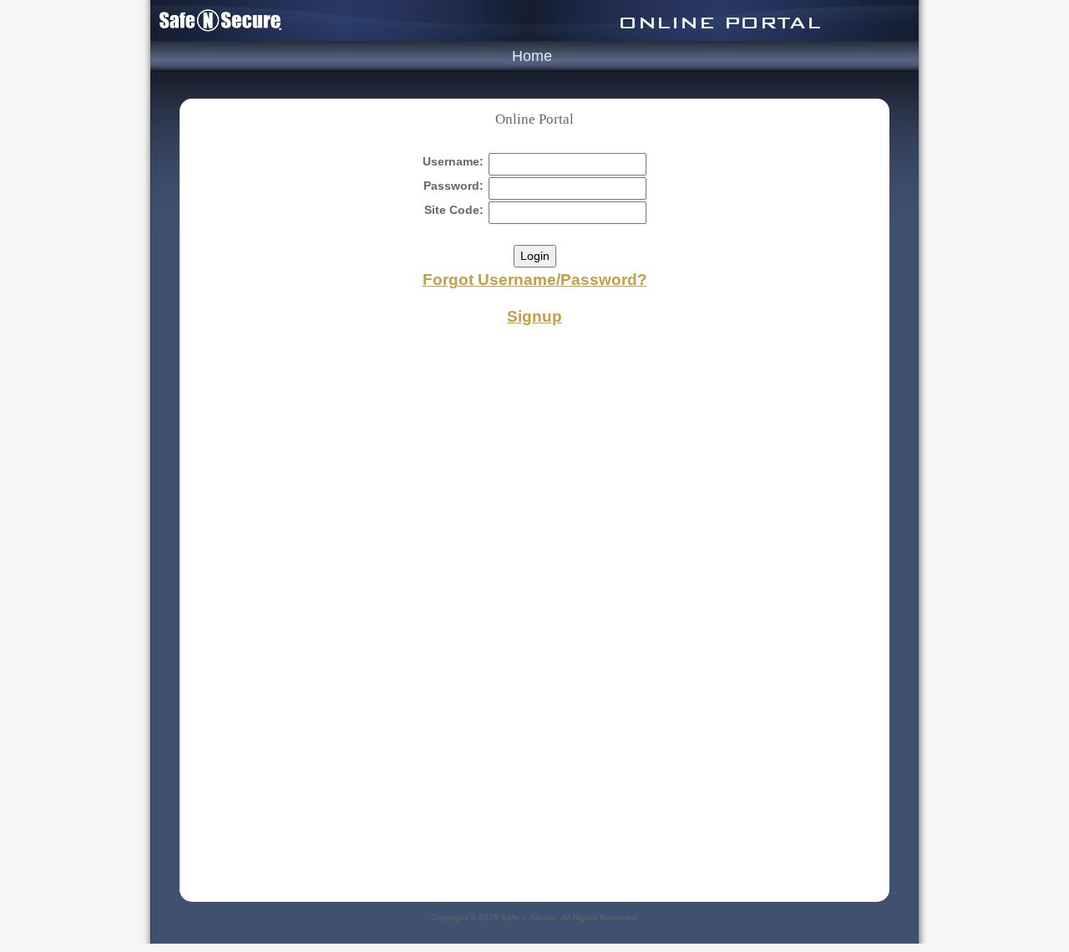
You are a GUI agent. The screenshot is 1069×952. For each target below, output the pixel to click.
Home (532, 56)
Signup (534, 316)
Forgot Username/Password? (535, 279)
